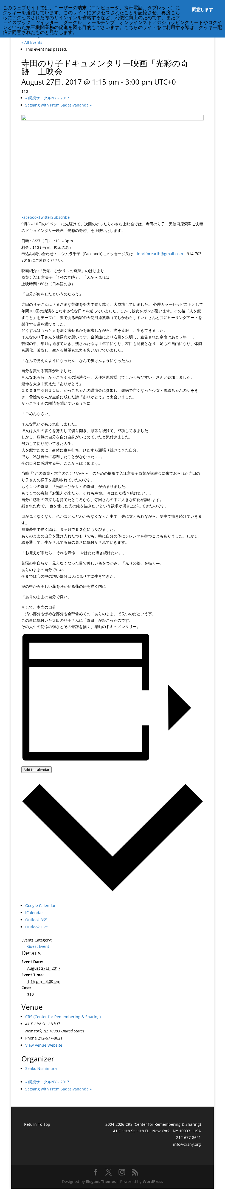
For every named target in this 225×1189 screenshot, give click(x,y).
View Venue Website (43, 1045)
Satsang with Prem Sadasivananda (58, 105)
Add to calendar (36, 769)
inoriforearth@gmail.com (160, 253)
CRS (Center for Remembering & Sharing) (63, 1016)
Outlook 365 (36, 919)
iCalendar (34, 912)
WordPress (153, 1181)
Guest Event (38, 946)
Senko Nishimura (41, 1068)
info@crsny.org (187, 1144)
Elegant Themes (101, 1181)
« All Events (31, 42)
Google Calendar (40, 905)
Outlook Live (36, 926)
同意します (202, 9)
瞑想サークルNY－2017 (47, 97)
